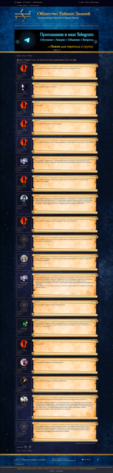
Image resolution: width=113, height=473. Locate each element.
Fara (24, 244)
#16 (94, 359)
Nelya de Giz (24, 263)
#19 (94, 423)
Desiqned (24, 404)
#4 (94, 120)
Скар (19, 62)
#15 (94, 340)
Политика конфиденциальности (87, 468)
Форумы (19, 2)
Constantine (24, 328)
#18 (94, 396)
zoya (24, 91)
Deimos (24, 431)
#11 (94, 255)
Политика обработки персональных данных (63, 460)
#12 (94, 274)
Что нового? (27, 2)
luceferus (24, 367)
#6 (94, 157)
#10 (94, 236)
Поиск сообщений (35, 5)
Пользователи (38, 2)
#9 (94, 217)
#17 (94, 377)
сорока (24, 386)
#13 (94, 301)
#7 (94, 176)
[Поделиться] (93, 65)
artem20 (24, 203)
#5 (94, 138)
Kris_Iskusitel (24, 310)
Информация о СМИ (19, 464)
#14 (94, 320)
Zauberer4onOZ (24, 165)
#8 (94, 195)
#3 (94, 102)
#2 (94, 83)
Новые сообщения (23, 5)
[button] (31, 2)
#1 (94, 65)
